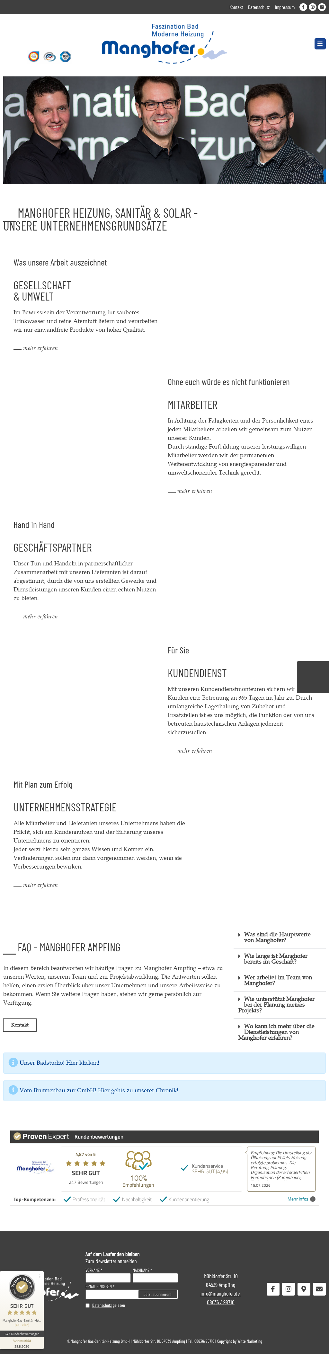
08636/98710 (204, 1341)
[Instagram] (312, 7)
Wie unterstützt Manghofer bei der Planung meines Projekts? (276, 1004)
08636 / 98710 (221, 1302)
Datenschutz (102, 1305)
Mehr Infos (298, 1199)
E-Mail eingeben (98, 1286)
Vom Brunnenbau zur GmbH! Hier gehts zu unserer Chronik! (99, 1090)
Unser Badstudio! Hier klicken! (59, 1063)
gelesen (108, 1305)
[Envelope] (319, 1289)
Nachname (141, 1270)
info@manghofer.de (220, 1293)
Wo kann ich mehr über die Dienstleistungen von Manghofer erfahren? (276, 1032)
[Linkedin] (322, 7)
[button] (320, 43)
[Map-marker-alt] (304, 1289)
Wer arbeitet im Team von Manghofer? (278, 980)
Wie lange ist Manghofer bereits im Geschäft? (275, 958)
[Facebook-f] (303, 7)
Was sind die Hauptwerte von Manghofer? (277, 937)
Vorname (92, 1270)
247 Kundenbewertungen (21, 1334)
